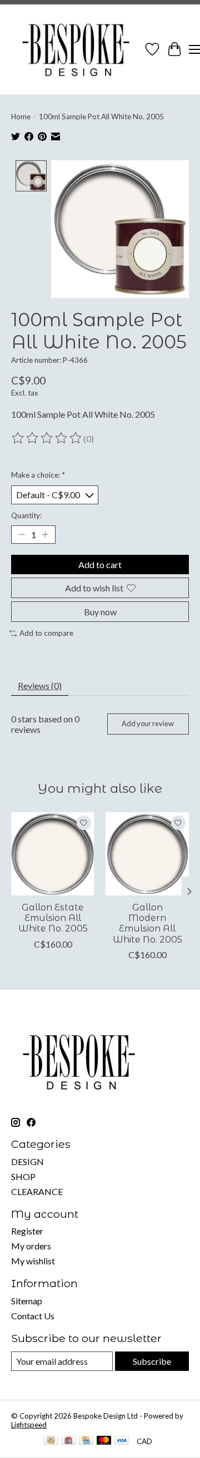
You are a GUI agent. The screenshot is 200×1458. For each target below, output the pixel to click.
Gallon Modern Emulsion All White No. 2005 (147, 923)
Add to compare (46, 633)
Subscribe (152, 1361)
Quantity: (26, 515)
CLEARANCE (37, 1191)
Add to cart (100, 564)
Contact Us (32, 1315)
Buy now (100, 611)
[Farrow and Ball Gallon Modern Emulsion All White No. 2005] (147, 853)
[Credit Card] (86, 1441)
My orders (31, 1246)
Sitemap (26, 1300)
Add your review (148, 723)
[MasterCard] (104, 1441)
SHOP (23, 1176)
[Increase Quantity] (45, 534)
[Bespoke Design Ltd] (76, 49)
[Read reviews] (47, 438)
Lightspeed (29, 1424)
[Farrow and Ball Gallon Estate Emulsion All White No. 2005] (52, 853)
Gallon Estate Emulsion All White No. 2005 (53, 918)
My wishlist (33, 1261)
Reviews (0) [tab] (40, 685)
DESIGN (27, 1161)
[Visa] (121, 1441)
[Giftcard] (69, 1441)
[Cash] (51, 1441)
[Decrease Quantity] (21, 534)
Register (27, 1231)
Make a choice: (38, 474)
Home (21, 116)
